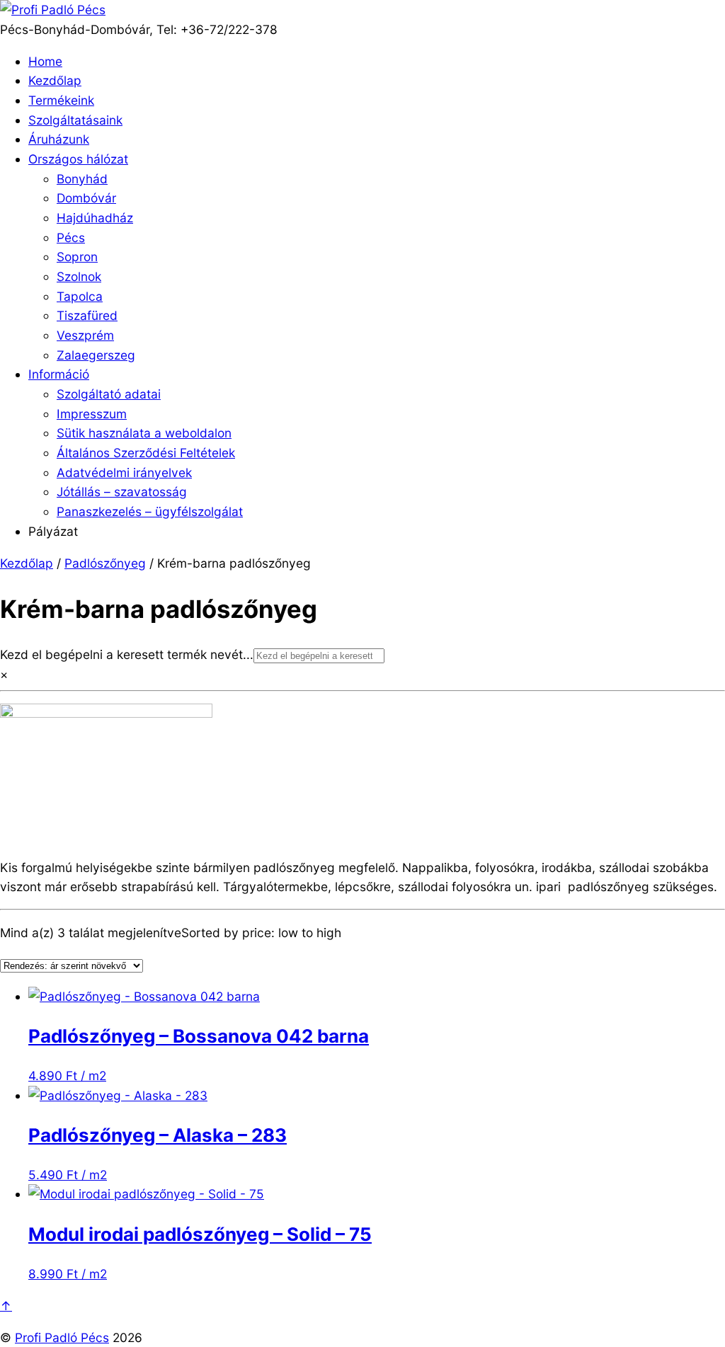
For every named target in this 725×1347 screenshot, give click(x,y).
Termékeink (61, 100)
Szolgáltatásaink (75, 120)
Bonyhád (82, 178)
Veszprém (85, 335)
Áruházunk (58, 139)
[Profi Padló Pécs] (52, 9)
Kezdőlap (54, 80)
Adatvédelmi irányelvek (124, 472)
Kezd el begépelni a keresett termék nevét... (126, 654)
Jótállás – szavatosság (122, 491)
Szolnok (79, 276)
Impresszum (92, 413)
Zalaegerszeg (96, 355)
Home (45, 61)
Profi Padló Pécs (62, 1337)
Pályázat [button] (53, 531)
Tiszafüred (87, 315)
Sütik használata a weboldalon (144, 432)
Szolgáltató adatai (109, 393)
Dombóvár (86, 197)
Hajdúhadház (95, 217)
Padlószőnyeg (105, 563)
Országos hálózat (78, 158)
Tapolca (80, 296)
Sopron (77, 256)
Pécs (71, 237)
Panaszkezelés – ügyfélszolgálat (150, 511)
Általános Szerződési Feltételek (146, 452)
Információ (58, 374)
